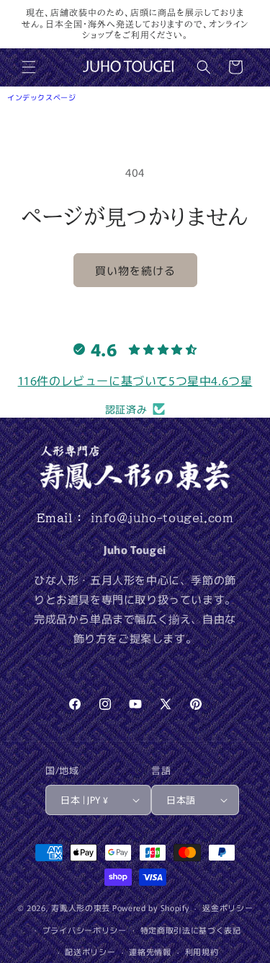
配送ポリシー (90, 951)
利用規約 (202, 951)
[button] (29, 67)
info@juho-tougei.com (162, 518)
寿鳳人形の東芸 (80, 907)
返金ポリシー (227, 907)
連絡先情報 (150, 951)
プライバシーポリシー (84, 930)
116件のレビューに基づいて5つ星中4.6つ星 (135, 380)
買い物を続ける (135, 270)
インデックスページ (41, 97)
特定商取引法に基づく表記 (190, 930)
